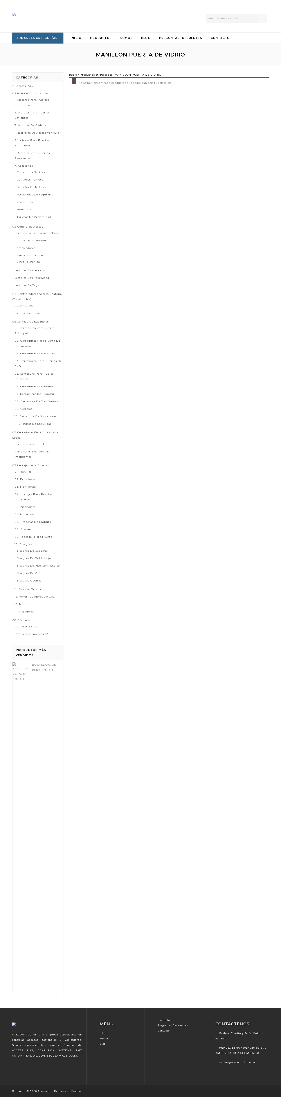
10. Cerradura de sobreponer (35, 416)
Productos (101, 38)
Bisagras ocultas (29, 580)
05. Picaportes (25, 506)
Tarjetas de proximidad (34, 217)
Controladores (24, 248)
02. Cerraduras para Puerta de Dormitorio (37, 343)
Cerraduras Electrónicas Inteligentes (31, 454)
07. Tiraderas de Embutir (33, 521)
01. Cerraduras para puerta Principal (34, 330)
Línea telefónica (28, 261)
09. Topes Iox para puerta (33, 536)
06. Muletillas (24, 514)
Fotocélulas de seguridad (35, 194)
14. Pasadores (24, 611)
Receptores (25, 202)
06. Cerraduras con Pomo (33, 386)
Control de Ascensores (30, 240)
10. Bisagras (23, 544)
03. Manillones (25, 486)
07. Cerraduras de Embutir (34, 393)
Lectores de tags (26, 285)
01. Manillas (23, 471)
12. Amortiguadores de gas (34, 596)
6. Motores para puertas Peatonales (32, 155)
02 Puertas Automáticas (30, 93)
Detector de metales (31, 187)
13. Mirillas (22, 604)
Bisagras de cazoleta (32, 550)
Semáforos (24, 209)
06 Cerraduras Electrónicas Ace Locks (35, 435)
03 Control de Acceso (27, 226)
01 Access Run (22, 85)
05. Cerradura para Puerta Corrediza (34, 376)
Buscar (262, 18)
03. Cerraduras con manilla (34, 353)
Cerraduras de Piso (31, 172)
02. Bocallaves (25, 479)
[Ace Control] (37, 14)
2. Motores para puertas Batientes (32, 115)
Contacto (220, 38)
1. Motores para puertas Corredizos (31, 102)
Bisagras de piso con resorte (38, 565)
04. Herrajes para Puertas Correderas (33, 496)
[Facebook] (218, 1072)
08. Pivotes (22, 529)
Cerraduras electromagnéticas (36, 233)
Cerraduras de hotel (29, 444)
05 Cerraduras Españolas (30, 321)
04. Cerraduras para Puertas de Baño (38, 363)
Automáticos (23, 305)
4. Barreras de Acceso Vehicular (37, 132)
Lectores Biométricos (29, 270)
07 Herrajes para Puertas (30, 465)
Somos (126, 38)
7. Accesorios (23, 165)
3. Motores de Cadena (30, 125)
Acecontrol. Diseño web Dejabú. (60, 1091)
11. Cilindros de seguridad (33, 423)
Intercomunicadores (29, 255)
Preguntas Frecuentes (180, 38)
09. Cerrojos (23, 408)
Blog (145, 38)
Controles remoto (30, 179)
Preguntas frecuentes (173, 1025)
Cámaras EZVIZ (25, 626)
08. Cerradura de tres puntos (36, 401)
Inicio (76, 38)
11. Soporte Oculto (27, 589)
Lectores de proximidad (31, 277)
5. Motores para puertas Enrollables (32, 142)
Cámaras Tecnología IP (31, 634)
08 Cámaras (21, 620)
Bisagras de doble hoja (34, 558)
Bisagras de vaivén (31, 573)
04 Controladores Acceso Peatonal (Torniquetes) (37, 296)
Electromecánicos (27, 313)
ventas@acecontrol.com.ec (237, 1062)
